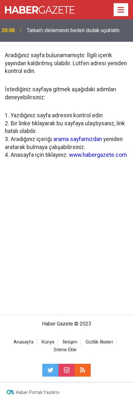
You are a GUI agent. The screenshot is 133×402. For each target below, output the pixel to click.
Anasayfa (24, 342)
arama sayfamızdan (77, 139)
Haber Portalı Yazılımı (37, 392)
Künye (48, 342)
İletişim (70, 342)
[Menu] (121, 10)
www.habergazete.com (98, 155)
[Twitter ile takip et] (50, 370)
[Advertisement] (66, 235)
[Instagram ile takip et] (66, 370)
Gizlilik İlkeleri (99, 342)
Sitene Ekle (65, 350)
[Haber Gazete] (40, 9)
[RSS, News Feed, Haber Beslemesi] (83, 370)
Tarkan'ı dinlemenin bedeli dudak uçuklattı (73, 30)
